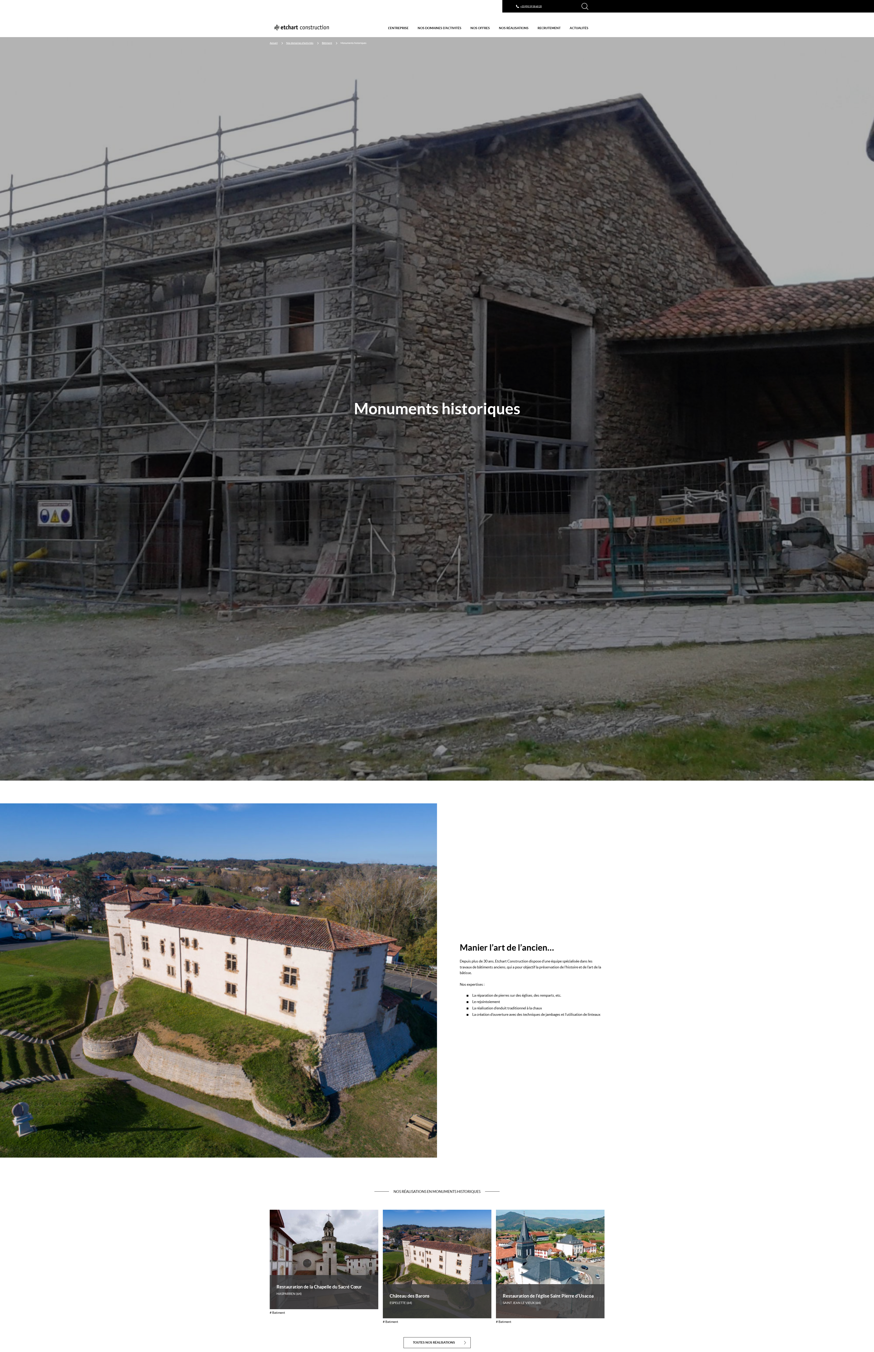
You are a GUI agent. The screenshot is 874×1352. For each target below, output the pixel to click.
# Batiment (277, 1312)
